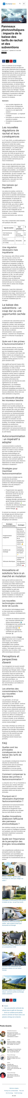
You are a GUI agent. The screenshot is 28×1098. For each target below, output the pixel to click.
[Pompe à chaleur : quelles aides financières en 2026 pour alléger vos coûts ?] (14, 869)
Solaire (4, 52)
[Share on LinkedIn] (14, 61)
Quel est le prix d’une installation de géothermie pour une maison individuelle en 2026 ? (13, 1034)
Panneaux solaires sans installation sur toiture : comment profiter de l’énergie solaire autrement (13, 991)
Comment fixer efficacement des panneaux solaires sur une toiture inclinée (11, 968)
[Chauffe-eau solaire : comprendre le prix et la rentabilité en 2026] (14, 937)
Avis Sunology (9, 1093)
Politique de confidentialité (11, 1090)
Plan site (21, 1090)
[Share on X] (7, 61)
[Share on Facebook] (3, 61)
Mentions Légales (14, 1088)
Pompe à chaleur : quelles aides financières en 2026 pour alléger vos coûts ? (12, 878)
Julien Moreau (4, 50)
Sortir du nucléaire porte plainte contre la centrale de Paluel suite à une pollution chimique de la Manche (13, 1015)
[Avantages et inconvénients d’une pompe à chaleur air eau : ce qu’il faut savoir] (14, 892)
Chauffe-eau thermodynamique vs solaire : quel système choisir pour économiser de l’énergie (12, 923)
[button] (20, 3)
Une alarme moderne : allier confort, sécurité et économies (13, 1076)
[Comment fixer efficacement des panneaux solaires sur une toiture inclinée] (14, 959)
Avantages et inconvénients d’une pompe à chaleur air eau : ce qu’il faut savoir (14, 1050)
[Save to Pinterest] (11, 61)
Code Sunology (18, 1093)
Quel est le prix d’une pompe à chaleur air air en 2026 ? (13, 1058)
